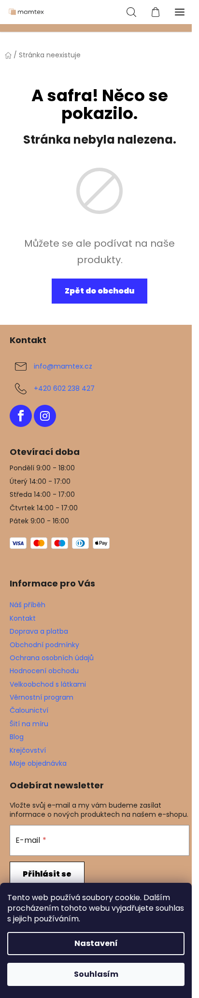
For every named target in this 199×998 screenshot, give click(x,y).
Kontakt (23, 618)
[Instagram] (45, 416)
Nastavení (96, 943)
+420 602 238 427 (64, 388)
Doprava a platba (39, 631)
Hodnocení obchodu (44, 671)
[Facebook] (21, 416)
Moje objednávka (38, 763)
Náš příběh (27, 605)
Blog (17, 737)
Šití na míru (29, 724)
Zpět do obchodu (99, 290)
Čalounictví (29, 710)
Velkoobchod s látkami (48, 684)
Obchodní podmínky (44, 645)
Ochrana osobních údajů (52, 658)
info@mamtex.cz (63, 366)
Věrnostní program (41, 697)
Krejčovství (28, 750)
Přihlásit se (47, 873)
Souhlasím (96, 974)
